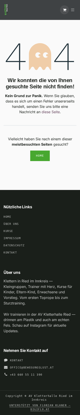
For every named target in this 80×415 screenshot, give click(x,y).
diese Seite (51, 112)
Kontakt (10, 252)
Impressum (12, 238)
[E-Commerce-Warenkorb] (64, 9)
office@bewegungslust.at (32, 367)
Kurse (8, 231)
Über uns (11, 224)
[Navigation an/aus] (72, 10)
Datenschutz (14, 245)
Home (40, 155)
